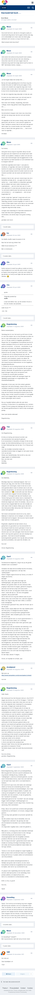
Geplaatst (14, 29)
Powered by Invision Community (17, 992)
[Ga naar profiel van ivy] (3, 234)
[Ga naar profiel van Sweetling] (3, 898)
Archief (14, 20)
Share (9, 974)
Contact (23, 988)
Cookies (30, 988)
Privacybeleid (14, 988)
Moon (6, 18)
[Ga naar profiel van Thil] (3, 428)
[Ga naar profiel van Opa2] (3, 558)
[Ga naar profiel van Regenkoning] (3, 325)
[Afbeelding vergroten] (8, 276)
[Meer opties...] (31, 28)
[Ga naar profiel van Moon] (3, 28)
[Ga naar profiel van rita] (3, 263)
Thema (4, 988)
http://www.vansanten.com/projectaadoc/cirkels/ (17, 675)
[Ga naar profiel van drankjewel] (3, 668)
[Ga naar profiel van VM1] (3, 953)
